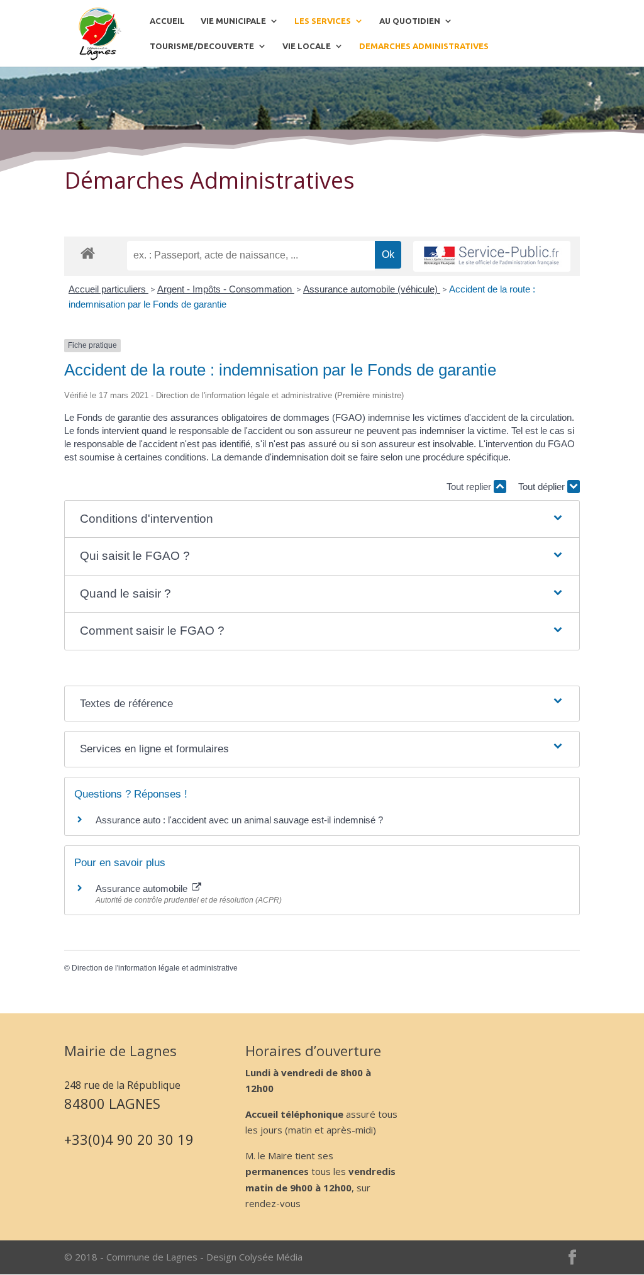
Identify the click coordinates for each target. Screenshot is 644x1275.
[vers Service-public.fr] (491, 256)
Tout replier (470, 486)
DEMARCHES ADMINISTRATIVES (424, 46)
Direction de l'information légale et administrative (155, 968)
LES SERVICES (322, 20)
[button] (322, 519)
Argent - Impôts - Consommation (225, 289)
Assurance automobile (143, 888)
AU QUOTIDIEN (409, 20)
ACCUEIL (167, 20)
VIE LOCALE (306, 46)
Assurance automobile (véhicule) (371, 289)
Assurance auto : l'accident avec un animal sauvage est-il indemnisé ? (239, 820)
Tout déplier (542, 486)
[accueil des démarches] (88, 252)
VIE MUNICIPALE (233, 20)
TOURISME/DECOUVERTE (202, 46)
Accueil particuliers (108, 289)
